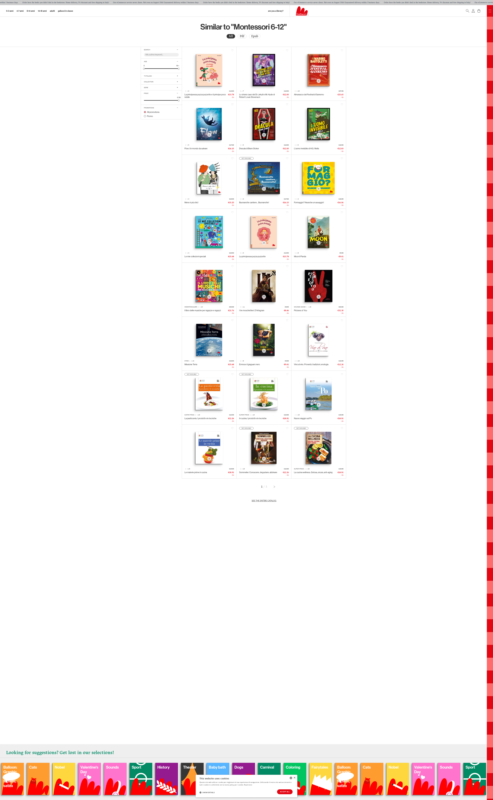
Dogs (50, 767)
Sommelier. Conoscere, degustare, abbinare (258, 472)
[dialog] (246, 786)
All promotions (153, 112)
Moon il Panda (300, 256)
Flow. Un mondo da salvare (195, 148)
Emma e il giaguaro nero (249, 364)
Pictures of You (300, 310)
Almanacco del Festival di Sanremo (309, 94)
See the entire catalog (264, 500)
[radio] (231, 36)
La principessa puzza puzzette (252, 256)
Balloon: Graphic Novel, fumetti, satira (155, 776)
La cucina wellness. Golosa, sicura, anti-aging (313, 472)
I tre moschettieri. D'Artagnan (251, 310)
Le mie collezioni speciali (195, 256)
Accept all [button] (285, 792)
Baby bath (28, 767)
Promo (150, 116)
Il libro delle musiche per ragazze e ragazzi (202, 310)
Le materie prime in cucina (195, 472)
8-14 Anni (31, 11)
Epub (254, 36)
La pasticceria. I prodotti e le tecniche (200, 418)
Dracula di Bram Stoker (249, 148)
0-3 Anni (9, 11)
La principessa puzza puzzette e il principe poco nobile (205, 95)
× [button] (294, 778)
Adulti (52, 11)
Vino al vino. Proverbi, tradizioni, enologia (311, 364)
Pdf (242, 36)
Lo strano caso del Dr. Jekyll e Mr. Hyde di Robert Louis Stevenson (257, 95)
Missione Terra (190, 364)
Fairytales (131, 767)
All (231, 36)
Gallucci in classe (65, 11)
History (308, 767)
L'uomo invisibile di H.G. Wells (306, 148)
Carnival (78, 767)
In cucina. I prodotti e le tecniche (253, 418)
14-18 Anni (42, 11)
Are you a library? (275, 11)
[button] (207, 792)
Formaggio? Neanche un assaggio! (309, 202)
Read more (248, 785)
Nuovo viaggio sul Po (303, 418)
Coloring (104, 767)
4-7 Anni (20, 11)
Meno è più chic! (191, 202)
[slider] (144, 68)
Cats (178, 767)
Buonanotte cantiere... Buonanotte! (254, 202)
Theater (334, 767)
